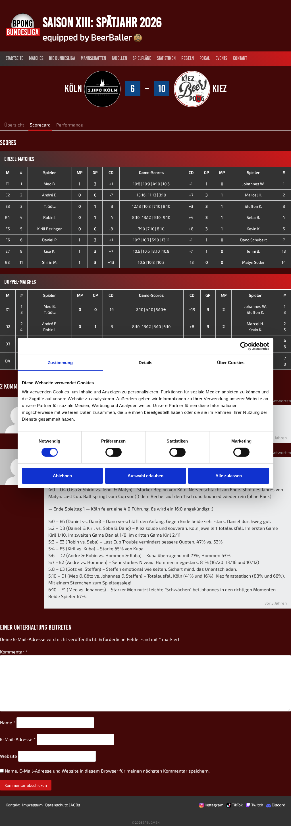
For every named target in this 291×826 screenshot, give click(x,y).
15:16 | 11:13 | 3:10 (151, 194)
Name (7, 722)
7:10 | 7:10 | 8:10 (151, 228)
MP (79, 172)
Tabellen (119, 58)
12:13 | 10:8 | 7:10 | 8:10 (151, 206)
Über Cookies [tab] (230, 362)
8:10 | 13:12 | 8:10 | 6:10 (151, 326)
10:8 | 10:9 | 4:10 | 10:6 (151, 183)
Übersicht (14, 124)
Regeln (187, 58)
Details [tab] (146, 362)
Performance (69, 124)
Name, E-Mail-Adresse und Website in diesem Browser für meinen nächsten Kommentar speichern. (107, 770)
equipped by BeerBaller (88, 37)
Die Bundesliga (62, 58)
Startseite (14, 58)
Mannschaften (93, 58)
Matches (36, 58)
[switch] (113, 452)
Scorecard (40, 124)
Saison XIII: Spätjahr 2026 (102, 22)
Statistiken (166, 58)
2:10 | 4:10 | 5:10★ (151, 309)
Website (8, 756)
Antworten (281, 400)
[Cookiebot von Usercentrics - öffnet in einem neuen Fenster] (244, 346)
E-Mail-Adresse (18, 739)
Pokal (204, 58)
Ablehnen (62, 475)
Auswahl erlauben (145, 475)
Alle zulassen (228, 475)
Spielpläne (142, 58)
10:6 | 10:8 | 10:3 (151, 262)
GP (95, 172)
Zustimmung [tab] (60, 362)
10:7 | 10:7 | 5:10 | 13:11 (151, 239)
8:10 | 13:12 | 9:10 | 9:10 (151, 217)
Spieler (49, 172)
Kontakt (240, 58)
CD (111, 172)
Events (221, 58)
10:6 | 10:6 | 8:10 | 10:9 (151, 251)
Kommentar (13, 651)
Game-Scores (151, 172)
